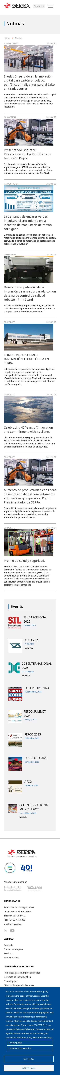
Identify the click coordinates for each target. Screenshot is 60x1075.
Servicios (8, 953)
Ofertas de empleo (13, 949)
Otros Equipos (11, 981)
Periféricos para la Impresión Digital (22, 972)
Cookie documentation (20, 1048)
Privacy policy (15, 1042)
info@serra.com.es (13, 923)
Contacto (8, 945)
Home (7, 38)
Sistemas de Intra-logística (17, 976)
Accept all (28, 1067)
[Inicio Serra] (17, 7)
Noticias (18, 38)
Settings (29, 1058)
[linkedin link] (6, 930)
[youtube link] (14, 930)
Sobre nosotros (12, 957)
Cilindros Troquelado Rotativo (19, 985)
